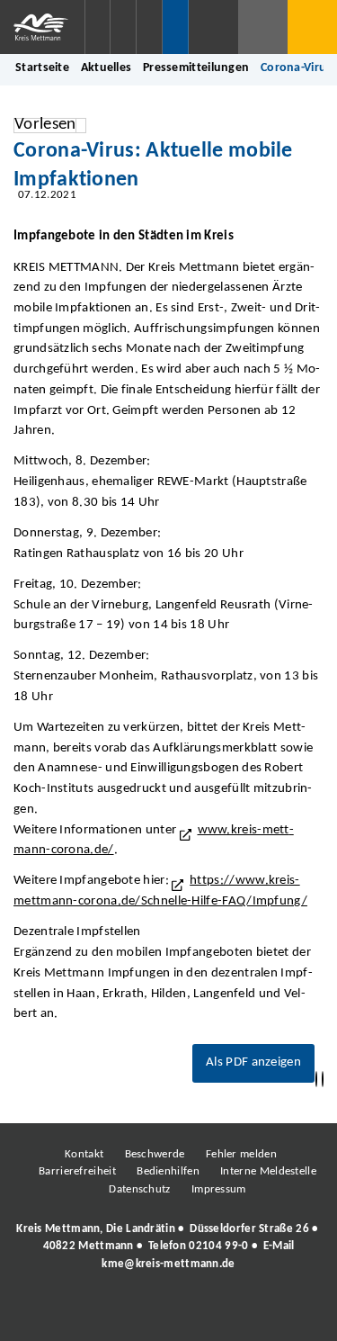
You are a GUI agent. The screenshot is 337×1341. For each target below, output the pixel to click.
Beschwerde (155, 1154)
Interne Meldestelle (268, 1171)
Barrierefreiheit (77, 1171)
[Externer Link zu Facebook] (45, 1313)
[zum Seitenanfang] (323, 1079)
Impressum (218, 1189)
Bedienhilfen (168, 1171)
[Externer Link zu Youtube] (207, 1313)
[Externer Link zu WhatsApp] (247, 1313)
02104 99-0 (218, 1246)
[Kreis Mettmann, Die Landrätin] (168, 1246)
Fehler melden (241, 1154)
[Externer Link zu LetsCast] (288, 1313)
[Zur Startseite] (42, 27)
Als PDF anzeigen (253, 1062)
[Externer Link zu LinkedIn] (166, 1313)
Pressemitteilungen (196, 68)
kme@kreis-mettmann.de (168, 1264)
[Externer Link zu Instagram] (85, 1313)
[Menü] (312, 27)
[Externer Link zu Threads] (126, 1313)
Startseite (42, 68)
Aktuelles (106, 68)
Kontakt (84, 1154)
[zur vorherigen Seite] (316, 1079)
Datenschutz (139, 1189)
